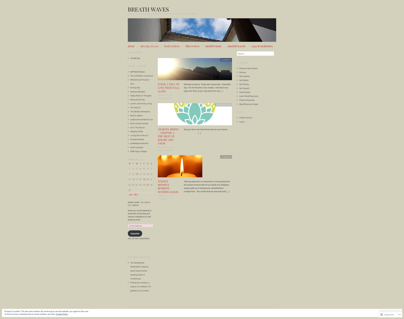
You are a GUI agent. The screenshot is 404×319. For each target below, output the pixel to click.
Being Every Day (137, 99)
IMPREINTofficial (137, 71)
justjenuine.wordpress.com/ (142, 119)
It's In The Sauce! (137, 127)
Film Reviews (192, 46)
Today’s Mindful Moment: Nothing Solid (168, 187)
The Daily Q (135, 107)
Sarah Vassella (136, 147)
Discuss (242, 72)
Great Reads (244, 92)
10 (137, 174)
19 (144, 179)
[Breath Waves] (202, 31)
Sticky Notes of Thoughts (141, 95)
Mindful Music (213, 46)
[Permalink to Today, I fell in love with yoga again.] (195, 70)
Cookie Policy (62, 314)
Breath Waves (148, 9)
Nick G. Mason (136, 115)
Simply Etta (135, 87)
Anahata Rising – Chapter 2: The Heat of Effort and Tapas (168, 136)
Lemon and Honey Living (141, 103)
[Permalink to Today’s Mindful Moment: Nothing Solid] (180, 167)
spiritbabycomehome (139, 143)
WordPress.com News (248, 104)
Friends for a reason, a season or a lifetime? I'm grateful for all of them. (140, 286)
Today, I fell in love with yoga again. (168, 88)
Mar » (136, 194)
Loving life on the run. (139, 135)
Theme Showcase (247, 100)
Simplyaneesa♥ (137, 139)
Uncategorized (226, 60)
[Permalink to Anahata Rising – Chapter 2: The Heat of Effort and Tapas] (195, 115)
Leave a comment (165, 98)
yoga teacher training (224, 104)
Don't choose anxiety (139, 123)
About (131, 46)
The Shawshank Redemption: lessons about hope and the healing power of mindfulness (139, 270)
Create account (245, 117)
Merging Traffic (136, 131)
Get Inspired (244, 76)
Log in (242, 121)
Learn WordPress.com (248, 96)
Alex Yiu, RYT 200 (149, 46)
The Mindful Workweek (140, 111)
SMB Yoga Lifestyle (138, 151)
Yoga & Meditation (262, 46)
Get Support (244, 88)
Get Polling (244, 84)
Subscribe (135, 233)
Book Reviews (171, 46)
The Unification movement (141, 75)
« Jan (130, 194)
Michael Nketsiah (137, 91)
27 (148, 184)
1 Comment (162, 198)
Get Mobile (244, 80)
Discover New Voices (248, 68)
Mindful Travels (236, 46)
